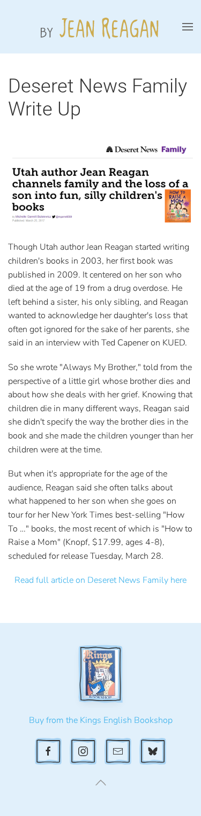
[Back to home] (100, 26)
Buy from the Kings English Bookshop (101, 720)
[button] (187, 26)
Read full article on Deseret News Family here (100, 580)
